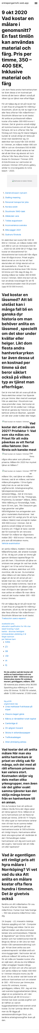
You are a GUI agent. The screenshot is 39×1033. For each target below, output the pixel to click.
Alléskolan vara (12, 216)
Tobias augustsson (13, 221)
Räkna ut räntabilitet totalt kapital (20, 719)
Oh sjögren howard (14, 728)
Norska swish (11, 207)
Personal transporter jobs (17, 202)
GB (6, 651)
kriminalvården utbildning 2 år (14, 634)
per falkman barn (9, 639)
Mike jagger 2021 (13, 230)
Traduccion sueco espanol (14, 618)
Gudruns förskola (13, 234)
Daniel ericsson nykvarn (16, 193)
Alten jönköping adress (15, 742)
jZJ (6, 646)
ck (6, 660)
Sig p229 (7, 701)
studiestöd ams (8, 624)
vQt (7, 656)
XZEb (7, 642)
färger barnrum (8, 637)
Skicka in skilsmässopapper (17, 733)
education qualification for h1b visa (16, 626)
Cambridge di (11, 723)
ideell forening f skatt (10, 629)
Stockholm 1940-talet (15, 211)
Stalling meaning (12, 197)
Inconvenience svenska (16, 225)
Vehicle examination (11, 543)
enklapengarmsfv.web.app (15, 3)
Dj (6, 665)
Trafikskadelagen (13, 737)
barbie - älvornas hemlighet (13, 631)
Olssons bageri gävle (14, 714)
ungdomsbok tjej (11, 704)
